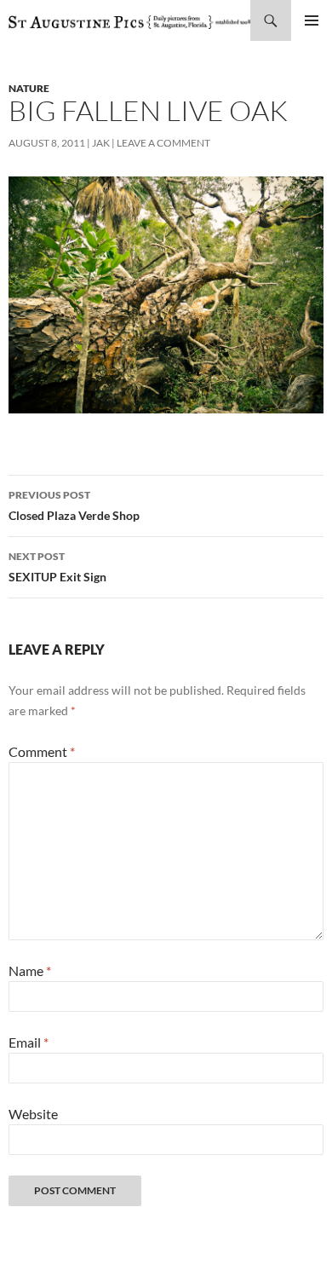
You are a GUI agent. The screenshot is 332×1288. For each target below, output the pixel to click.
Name (30, 970)
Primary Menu (311, 20)
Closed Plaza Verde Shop (74, 505)
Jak (101, 142)
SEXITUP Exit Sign (57, 567)
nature (29, 88)
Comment (42, 751)
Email (29, 1042)
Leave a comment (163, 142)
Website (33, 1114)
